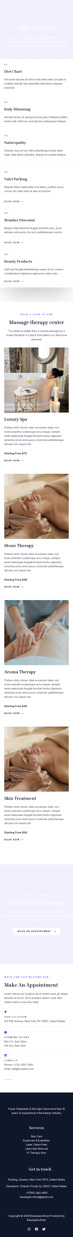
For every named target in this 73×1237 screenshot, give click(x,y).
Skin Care (36, 1136)
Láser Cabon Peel (36, 1144)
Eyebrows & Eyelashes (36, 1140)
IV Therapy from (36, 1152)
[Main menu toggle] (65, 5)
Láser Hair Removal (36, 1148)
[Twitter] (44, 1229)
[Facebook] (36, 1229)
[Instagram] (29, 1229)
